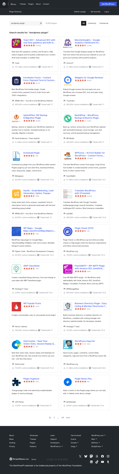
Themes (33, 439)
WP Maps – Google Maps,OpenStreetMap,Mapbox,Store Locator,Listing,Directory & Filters (39, 229)
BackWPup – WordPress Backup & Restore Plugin (87, 116)
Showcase (34, 435)
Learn (52, 435)
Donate (75, 443)
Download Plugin (31, 153)
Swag (74, 446)
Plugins (32, 443)
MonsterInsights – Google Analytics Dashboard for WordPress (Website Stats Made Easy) (91, 41)
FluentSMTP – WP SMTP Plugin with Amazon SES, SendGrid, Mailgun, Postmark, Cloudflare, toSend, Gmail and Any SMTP (90, 267)
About (11, 435)
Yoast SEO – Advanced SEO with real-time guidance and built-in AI (39, 41)
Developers (55, 443)
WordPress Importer (85, 341)
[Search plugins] (40, 23)
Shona (33, 459)
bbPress (95, 443)
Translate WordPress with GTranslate (85, 191)
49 (62, 417)
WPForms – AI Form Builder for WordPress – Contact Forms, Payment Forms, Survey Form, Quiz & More (90, 154)
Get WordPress (108, 4)
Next (68, 418)
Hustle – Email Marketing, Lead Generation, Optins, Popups (38, 191)
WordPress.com (98, 435)
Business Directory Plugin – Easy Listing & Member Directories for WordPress (91, 304)
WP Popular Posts (32, 303)
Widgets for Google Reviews (89, 77)
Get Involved (76, 435)
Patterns (33, 446)
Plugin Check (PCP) (84, 228)
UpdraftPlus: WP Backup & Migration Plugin (35, 116)
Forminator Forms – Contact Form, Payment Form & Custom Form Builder (38, 79)
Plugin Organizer (31, 378)
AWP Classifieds (31, 266)
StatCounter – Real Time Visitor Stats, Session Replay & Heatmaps (38, 342)
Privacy (12, 446)
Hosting (12, 443)
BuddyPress (97, 446)
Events (73, 439)
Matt (94, 439)
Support (53, 439)
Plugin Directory (15, 12)
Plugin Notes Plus (83, 378)
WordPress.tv (56, 446)
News (11, 439)
